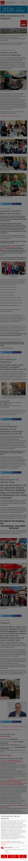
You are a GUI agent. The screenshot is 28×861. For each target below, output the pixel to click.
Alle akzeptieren (23, 856)
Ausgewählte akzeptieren (13, 856)
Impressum (3, 844)
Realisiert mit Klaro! (23, 859)
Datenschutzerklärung (6, 842)
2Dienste (7, 852)
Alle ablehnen (4, 856)
